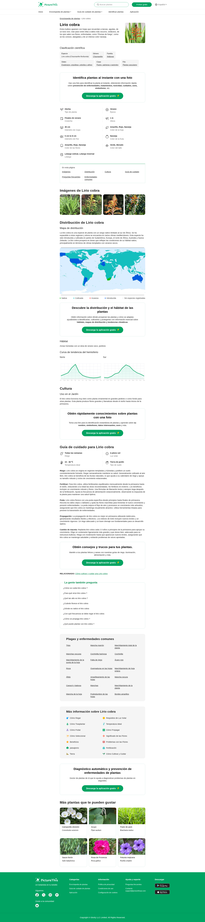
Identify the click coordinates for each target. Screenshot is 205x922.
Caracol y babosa (73, 686)
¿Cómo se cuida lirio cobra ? (75, 588)
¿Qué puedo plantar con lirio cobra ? (78, 624)
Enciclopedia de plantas (70, 19)
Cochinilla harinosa (98, 654)
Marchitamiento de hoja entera (125, 669)
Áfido (68, 677)
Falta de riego (96, 660)
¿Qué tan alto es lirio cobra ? (75, 598)
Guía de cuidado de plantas (79, 888)
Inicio (40, 12)
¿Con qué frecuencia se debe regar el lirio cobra (83, 614)
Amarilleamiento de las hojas (100, 678)
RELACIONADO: (84, 574)
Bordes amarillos (122, 694)
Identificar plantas (116, 12)
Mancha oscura (121, 677)
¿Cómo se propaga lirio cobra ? (76, 619)
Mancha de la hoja (74, 694)
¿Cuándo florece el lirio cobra (75, 603)
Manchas (94, 686)
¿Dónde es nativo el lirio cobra (76, 609)
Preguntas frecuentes (133, 884)
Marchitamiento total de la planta (126, 646)
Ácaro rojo (119, 660)
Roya (68, 668)
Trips (68, 645)
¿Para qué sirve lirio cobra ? (75, 593)
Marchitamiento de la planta (124, 687)
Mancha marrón (97, 645)
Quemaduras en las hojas (101, 668)
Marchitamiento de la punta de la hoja (75, 661)
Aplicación (134, 12)
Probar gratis (141, 5)
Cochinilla (119, 654)
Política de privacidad (106, 884)
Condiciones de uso (105, 888)
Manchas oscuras (73, 654)
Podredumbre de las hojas (99, 695)
